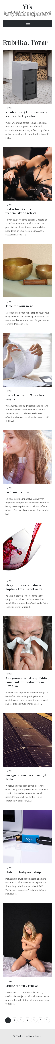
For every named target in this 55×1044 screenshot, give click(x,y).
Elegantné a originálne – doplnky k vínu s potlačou (23, 587)
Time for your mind (19, 306)
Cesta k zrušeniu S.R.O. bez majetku (24, 397)
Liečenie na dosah (18, 492)
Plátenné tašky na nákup (23, 872)
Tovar (8, 108)
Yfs (27, 6)
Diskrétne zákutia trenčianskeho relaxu (20, 211)
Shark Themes (35, 1036)
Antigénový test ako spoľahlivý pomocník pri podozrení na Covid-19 (27, 682)
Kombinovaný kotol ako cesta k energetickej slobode (26, 114)
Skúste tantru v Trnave (21, 986)
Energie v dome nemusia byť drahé (25, 777)
